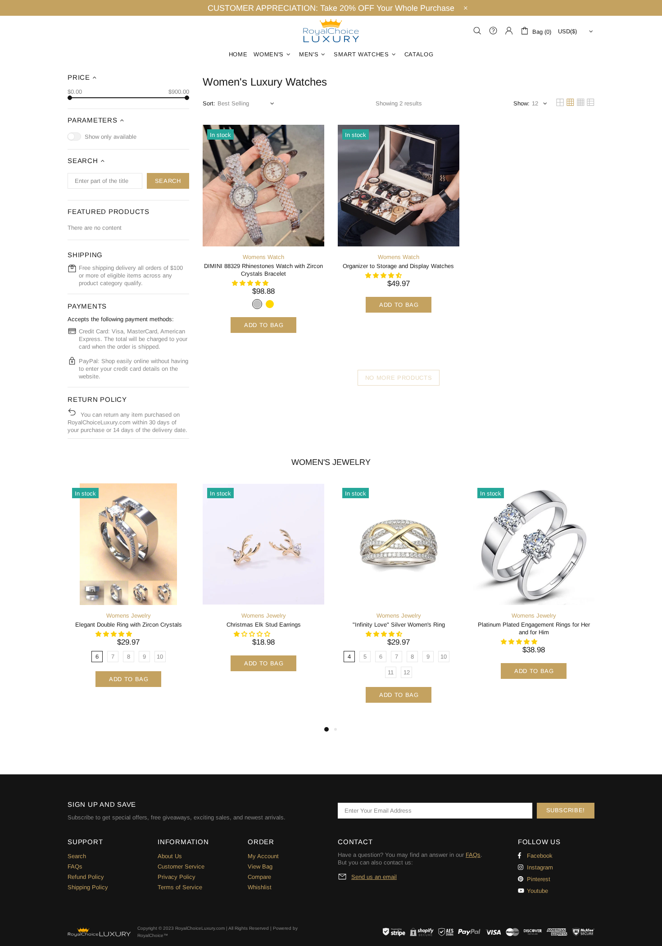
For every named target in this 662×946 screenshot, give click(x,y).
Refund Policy (86, 876)
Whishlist (260, 887)
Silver (257, 304)
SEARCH (168, 180)
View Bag (260, 866)
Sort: (209, 103)
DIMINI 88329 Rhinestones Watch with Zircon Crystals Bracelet (263, 270)
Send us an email (374, 876)
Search (77, 856)
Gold (270, 304)
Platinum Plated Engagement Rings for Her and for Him (534, 628)
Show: (521, 103)
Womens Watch (263, 257)
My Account (263, 856)
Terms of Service (180, 887)
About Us (170, 856)
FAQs (75, 866)
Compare (259, 876)
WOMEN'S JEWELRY (331, 462)
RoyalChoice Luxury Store (331, 30)
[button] (251, 283)
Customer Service (181, 866)
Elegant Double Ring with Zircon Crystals (128, 624)
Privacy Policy (176, 876)
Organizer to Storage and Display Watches (398, 266)
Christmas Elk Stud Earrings (264, 624)
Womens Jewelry (128, 615)
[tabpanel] (128, 595)
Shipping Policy (88, 887)
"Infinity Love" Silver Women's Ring (399, 624)
